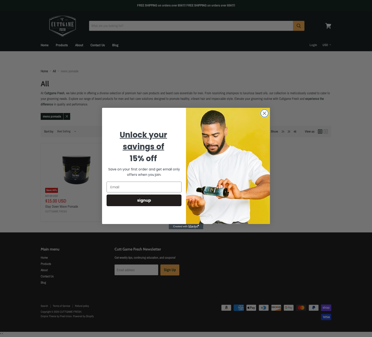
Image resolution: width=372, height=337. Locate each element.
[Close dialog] (264, 113)
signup (144, 200)
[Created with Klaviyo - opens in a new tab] (186, 226)
